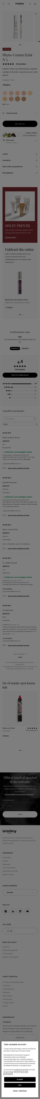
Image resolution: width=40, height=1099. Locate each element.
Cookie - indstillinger (20, 1091)
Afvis (20, 1085)
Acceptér (20, 1079)
